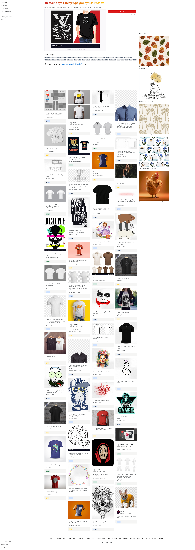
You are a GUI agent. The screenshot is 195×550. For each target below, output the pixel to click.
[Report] (135, 14)
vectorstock (47, 57)
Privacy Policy (80, 538)
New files (58, 538)
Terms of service (123, 538)
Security (148, 538)
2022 (72, 59)
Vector (116, 57)
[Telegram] (4, 547)
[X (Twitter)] (2, 547)
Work (130, 59)
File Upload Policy (112, 538)
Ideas (58, 59)
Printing (64, 57)
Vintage (74, 57)
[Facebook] (107, 542)
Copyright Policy (100, 538)
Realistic (108, 57)
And (125, 57)
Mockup (96, 57)
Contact (99, 7)
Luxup (122, 511)
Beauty (121, 57)
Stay (122, 59)
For (61, 59)
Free (68, 59)
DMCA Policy (90, 538)
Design (69, 57)
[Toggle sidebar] (16, 2)
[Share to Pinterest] (98, 46)
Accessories (47, 59)
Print (113, 57)
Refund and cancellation (136, 538)
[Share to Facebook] (95, 46)
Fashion (88, 59)
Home (51, 538)
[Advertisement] (91, 78)
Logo (75, 59)
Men (65, 59)
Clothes (98, 59)
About (64, 538)
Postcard (79, 57)
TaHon (75, 122)
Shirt (53, 57)
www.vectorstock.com (72, 7)
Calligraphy (85, 57)
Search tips (72, 538)
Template (93, 59)
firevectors (76, 324)
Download (123, 12)
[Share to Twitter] (92, 46)
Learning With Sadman (127, 444)
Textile (106, 59)
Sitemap (161, 538)
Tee (102, 59)
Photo (103, 57)
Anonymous (52, 7)
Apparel (91, 57)
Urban (79, 59)
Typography (58, 57)
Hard (83, 59)
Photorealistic (112, 59)
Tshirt (126, 59)
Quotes (134, 59)
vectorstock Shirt (71, 64)
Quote (118, 59)
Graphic (53, 59)
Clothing (130, 57)
